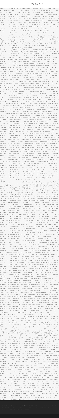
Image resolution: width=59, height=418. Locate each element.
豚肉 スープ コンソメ (12, 407)
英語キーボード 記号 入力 (18, 405)
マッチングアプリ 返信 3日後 (44, 405)
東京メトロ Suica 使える (31, 405)
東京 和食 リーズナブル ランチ (48, 407)
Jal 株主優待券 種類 (6, 405)
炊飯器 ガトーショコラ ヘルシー (10, 409)
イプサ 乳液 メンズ (36, 407)
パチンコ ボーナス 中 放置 (24, 407)
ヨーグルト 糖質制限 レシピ (25, 409)
